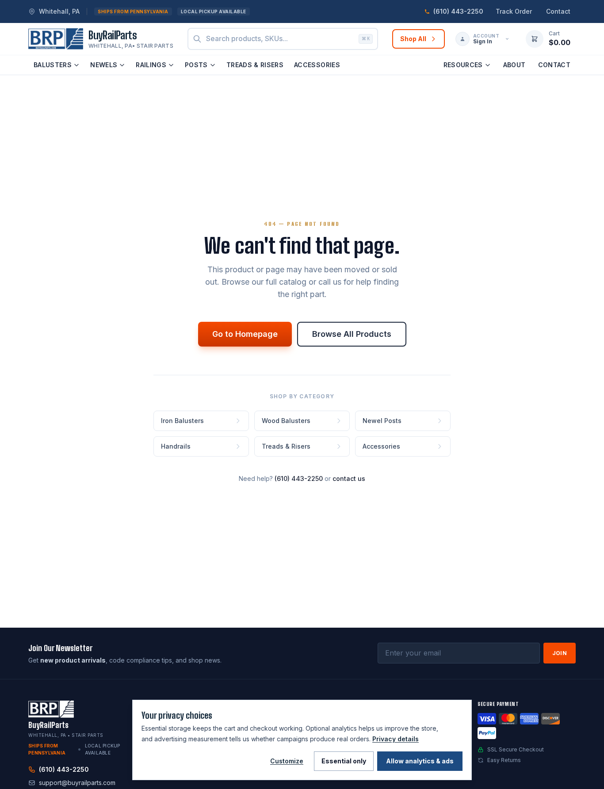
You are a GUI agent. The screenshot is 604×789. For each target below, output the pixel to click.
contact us (349, 478)
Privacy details (395, 739)
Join (559, 653)
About (514, 65)
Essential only (343, 761)
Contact (558, 11)
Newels (103, 65)
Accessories (317, 65)
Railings (151, 65)
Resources (463, 65)
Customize (286, 761)
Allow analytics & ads (420, 761)
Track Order (514, 11)
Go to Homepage (245, 334)
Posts (196, 65)
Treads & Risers (254, 65)
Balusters (53, 65)
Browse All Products (351, 334)
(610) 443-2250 (299, 478)
